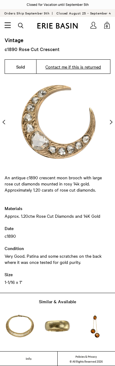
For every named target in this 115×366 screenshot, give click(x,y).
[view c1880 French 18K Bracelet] (20, 326)
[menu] (7, 25)
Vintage (14, 40)
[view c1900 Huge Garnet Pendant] (95, 326)
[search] (21, 26)
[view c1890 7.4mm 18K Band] (57, 326)
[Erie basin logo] (57, 26)
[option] (57, 122)
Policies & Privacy (86, 356)
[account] (94, 25)
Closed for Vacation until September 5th (58, 4)
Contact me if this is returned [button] (73, 67)
